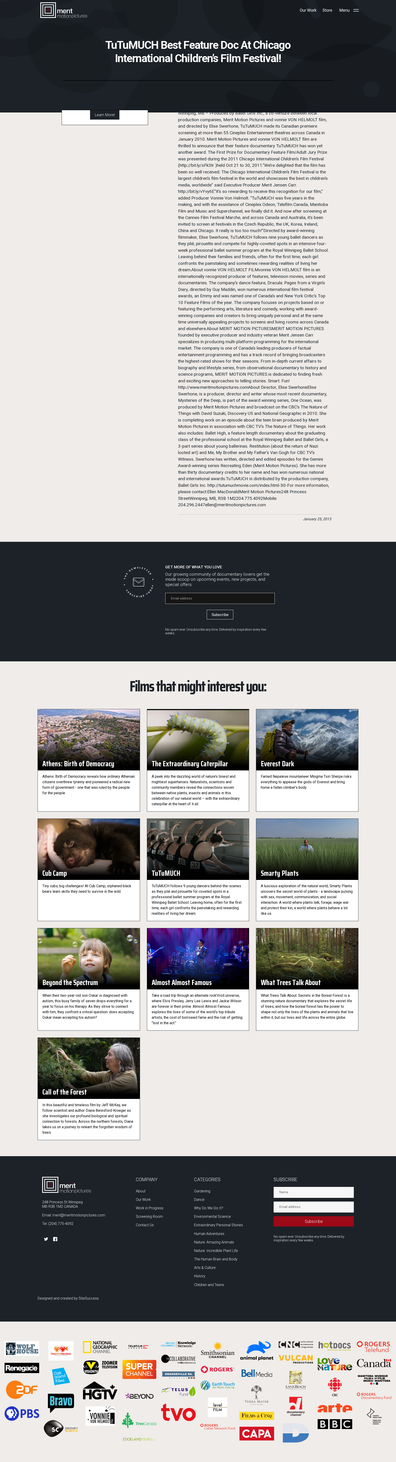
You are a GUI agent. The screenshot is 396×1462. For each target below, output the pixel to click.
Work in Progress (149, 1208)
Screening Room (149, 1216)
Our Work (143, 1199)
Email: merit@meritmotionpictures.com (73, 1215)
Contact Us (145, 1225)
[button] (349, 10)
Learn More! (105, 114)
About (141, 1191)
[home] (64, 10)
